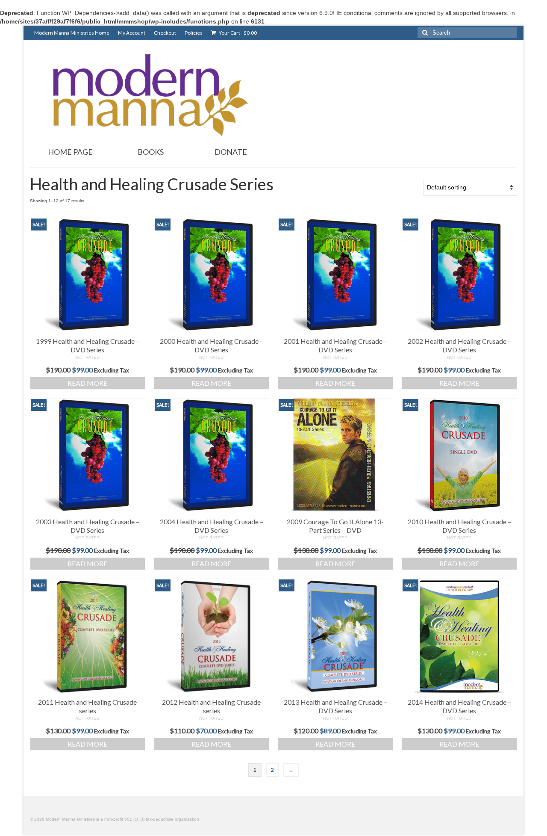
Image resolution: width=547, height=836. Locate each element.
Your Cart (237, 33)
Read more (87, 383)
